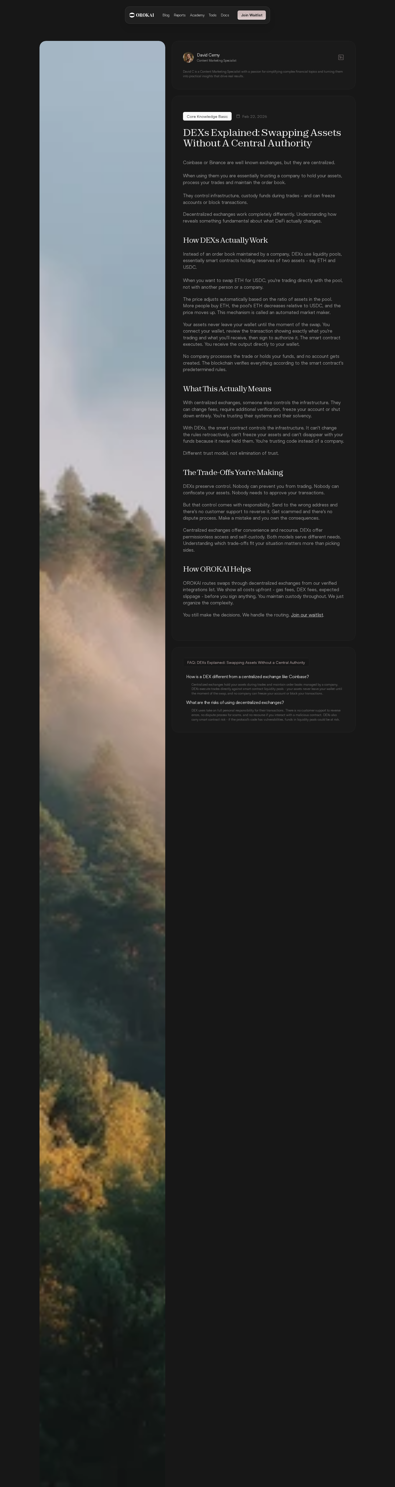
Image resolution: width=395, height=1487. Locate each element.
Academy (197, 15)
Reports (180, 15)
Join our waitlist (307, 615)
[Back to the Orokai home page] (141, 15)
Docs (225, 15)
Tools (213, 15)
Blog (166, 15)
